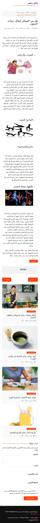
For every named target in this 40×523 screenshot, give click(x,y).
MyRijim (35, 28)
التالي (7, 279)
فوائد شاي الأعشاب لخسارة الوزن (22, 397)
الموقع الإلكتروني (33, 482)
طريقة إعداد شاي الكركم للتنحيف (22, 433)
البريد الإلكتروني (32, 474)
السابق (32, 279)
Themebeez (34, 514)
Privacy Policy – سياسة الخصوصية (18, 517)
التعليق (35, 454)
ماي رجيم (33, 2)
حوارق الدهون (8, 28)
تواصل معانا (34, 517)
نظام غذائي (25, 256)
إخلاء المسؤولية (33, 520)
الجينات (33, 261)
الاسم (35, 465)
